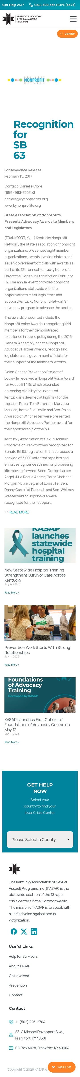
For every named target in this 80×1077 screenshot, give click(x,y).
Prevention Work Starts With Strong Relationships (37, 650)
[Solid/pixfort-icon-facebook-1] (14, 931)
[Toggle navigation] (73, 19)
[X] (15, 34)
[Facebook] (7, 34)
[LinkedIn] (22, 34)
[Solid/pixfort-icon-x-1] (24, 931)
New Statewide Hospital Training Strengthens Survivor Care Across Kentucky (35, 575)
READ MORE (19, 512)
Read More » (11, 592)
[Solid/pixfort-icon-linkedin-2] (34, 931)
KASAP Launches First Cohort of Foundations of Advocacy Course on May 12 (37, 724)
